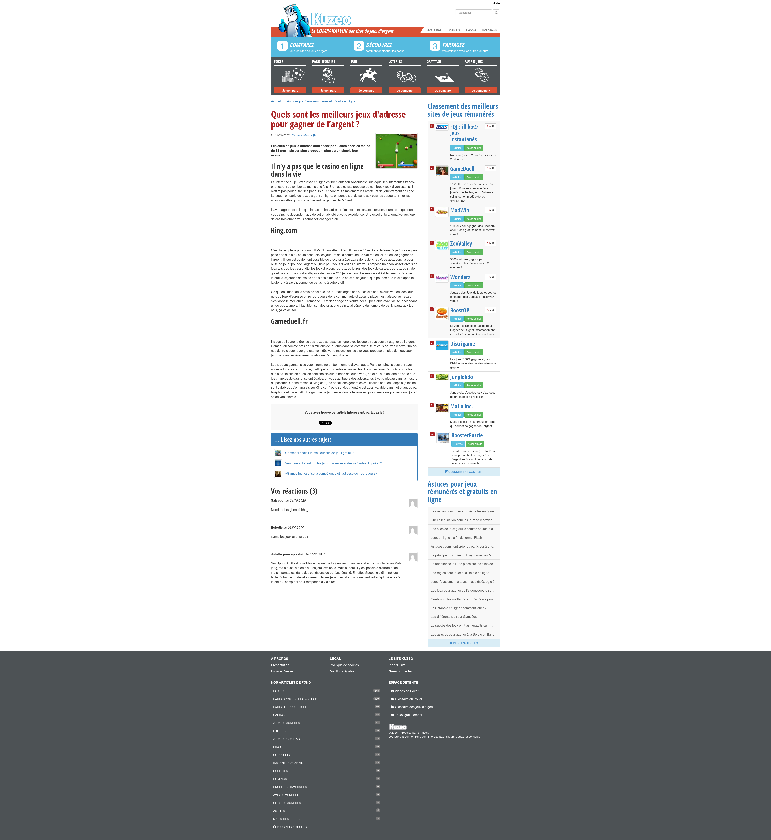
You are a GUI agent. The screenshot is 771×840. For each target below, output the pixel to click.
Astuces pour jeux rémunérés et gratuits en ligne (321, 101)
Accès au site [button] (474, 147)
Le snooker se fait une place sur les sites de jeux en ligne (465, 563)
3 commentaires (302, 135)
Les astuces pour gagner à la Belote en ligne (462, 634)
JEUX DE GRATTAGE (287, 739)
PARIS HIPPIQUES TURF (290, 707)
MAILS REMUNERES (287, 819)
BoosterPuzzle (466, 435)
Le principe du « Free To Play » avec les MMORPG (465, 555)
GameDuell (462, 168)
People (471, 30)
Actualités (434, 30)
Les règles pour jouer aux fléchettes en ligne (462, 511)
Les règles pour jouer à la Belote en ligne (460, 572)
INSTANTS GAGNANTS (288, 763)
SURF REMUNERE (285, 771)
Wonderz (460, 277)
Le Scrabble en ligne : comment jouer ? (458, 608)
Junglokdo (461, 377)
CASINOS (279, 715)
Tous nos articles (292, 827)
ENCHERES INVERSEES (290, 787)
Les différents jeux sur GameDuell (455, 616)
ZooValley (461, 243)
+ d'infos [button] (456, 147)
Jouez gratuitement (408, 714)
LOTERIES (280, 731)
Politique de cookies (344, 665)
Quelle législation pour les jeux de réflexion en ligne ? (465, 520)
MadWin (459, 210)
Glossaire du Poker (408, 699)
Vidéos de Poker (406, 690)
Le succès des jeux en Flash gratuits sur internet (465, 625)
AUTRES (279, 810)
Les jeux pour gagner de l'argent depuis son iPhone (465, 590)
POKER (278, 691)
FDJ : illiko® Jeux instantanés (464, 132)
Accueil (276, 101)
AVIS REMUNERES (286, 795)
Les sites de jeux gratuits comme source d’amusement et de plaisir (465, 528)
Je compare (290, 90)
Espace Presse (282, 671)
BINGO (277, 747)
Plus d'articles (465, 643)
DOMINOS (280, 779)
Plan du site (397, 665)
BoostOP (459, 310)
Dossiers (453, 30)
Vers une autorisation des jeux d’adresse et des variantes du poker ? (333, 463)
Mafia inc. (461, 406)
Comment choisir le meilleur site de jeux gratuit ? (319, 452)
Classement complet (465, 471)
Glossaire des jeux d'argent (414, 706)
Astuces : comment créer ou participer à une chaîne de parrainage (465, 546)
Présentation (280, 665)
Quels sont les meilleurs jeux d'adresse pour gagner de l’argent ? (465, 599)
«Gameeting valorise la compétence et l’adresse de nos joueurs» (331, 473)
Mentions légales (342, 671)
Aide (496, 3)
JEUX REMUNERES (286, 723)
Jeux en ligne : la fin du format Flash (456, 537)
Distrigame (462, 343)
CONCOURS (281, 755)
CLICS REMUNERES (287, 803)
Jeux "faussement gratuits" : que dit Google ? (463, 581)
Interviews (489, 30)
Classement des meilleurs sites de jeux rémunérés (463, 110)
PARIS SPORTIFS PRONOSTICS (295, 699)
